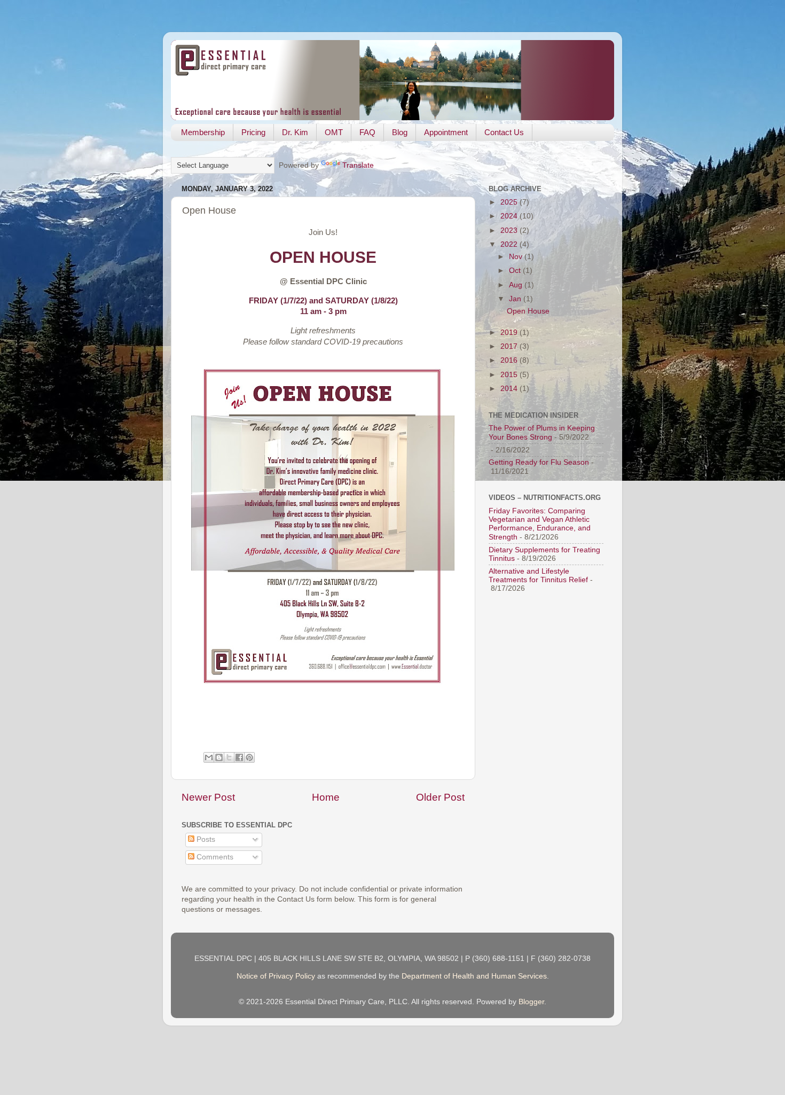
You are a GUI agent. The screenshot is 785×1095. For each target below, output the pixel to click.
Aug (516, 285)
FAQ (367, 132)
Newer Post (208, 797)
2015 (510, 375)
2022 (510, 244)
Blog (399, 132)
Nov (516, 257)
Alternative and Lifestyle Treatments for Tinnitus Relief (538, 575)
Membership (203, 132)
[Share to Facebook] (239, 757)
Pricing (253, 132)
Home (326, 797)
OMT (334, 132)
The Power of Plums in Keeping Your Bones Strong (542, 432)
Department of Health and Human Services (474, 976)
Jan (516, 299)
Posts (204, 839)
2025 (510, 202)
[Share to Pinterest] (249, 757)
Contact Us (504, 132)
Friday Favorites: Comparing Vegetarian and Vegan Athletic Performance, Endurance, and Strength (540, 524)
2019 (510, 332)
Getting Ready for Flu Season (539, 462)
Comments (213, 857)
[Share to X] (229, 757)
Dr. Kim (295, 132)
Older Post (440, 797)
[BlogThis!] (219, 757)
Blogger (531, 1002)
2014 (510, 389)
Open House (528, 311)
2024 (510, 216)
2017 (510, 346)
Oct (516, 271)
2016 (510, 360)
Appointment (446, 132)
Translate (358, 165)
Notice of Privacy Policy (276, 976)
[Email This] (208, 757)
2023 (510, 230)
